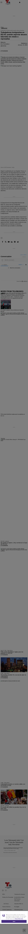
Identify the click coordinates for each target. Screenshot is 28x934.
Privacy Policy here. (19, 918)
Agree (14, 921)
